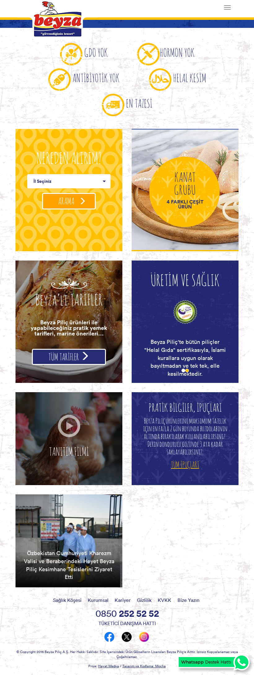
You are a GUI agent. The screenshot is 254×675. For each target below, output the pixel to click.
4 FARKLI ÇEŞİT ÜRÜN (185, 204)
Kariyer (123, 600)
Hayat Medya (108, 666)
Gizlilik (144, 600)
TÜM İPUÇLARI (185, 464)
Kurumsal (98, 600)
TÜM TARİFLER (64, 356)
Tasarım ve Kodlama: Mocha (144, 666)
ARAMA (67, 201)
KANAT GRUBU (185, 183)
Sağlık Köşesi (67, 600)
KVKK (164, 600)
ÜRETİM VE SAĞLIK (185, 279)
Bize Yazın (188, 600)
